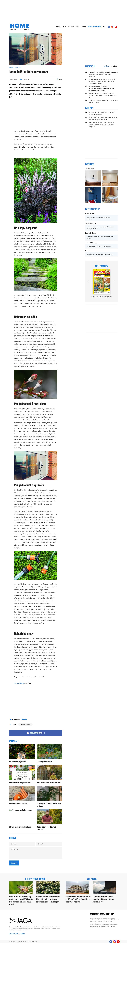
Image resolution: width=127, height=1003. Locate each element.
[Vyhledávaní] (104, 27)
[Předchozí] (88, 281)
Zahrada (71, 27)
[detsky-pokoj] (93, 178)
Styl (77, 27)
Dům (64, 27)
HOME (11, 67)
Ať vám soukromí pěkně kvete (20, 826)
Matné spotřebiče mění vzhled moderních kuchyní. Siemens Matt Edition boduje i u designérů (101, 125)
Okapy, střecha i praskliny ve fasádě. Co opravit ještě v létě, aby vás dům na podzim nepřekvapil (103, 74)
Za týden (106, 66)
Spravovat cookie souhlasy (17, 934)
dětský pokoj (89, 168)
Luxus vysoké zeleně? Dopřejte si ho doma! (49, 804)
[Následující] (114, 281)
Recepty (83, 27)
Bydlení (58, 27)
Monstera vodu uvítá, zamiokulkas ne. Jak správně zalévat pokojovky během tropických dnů (102, 95)
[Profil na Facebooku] (109, 27)
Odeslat (14, 863)
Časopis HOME (32, 941)
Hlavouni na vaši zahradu (18, 803)
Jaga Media (22, 930)
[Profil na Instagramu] (112, 27)
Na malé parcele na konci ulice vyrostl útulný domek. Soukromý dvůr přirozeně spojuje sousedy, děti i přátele (102, 81)
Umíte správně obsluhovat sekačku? (46, 828)
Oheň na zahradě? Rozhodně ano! (49, 782)
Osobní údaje (21, 941)
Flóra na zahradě (25, 724)
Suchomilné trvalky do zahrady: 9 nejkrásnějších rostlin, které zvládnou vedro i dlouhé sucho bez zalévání (102, 88)
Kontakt (12, 941)
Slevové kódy (19, 683)
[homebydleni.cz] (19, 27)
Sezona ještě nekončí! (44, 761)
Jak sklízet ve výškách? (17, 761)
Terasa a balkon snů (94, 27)
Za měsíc (114, 66)
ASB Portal (92, 878)
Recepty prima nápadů (35, 878)
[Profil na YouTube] (116, 27)
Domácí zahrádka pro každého (20, 782)
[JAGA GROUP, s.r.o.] (20, 920)
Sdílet (60, 79)
